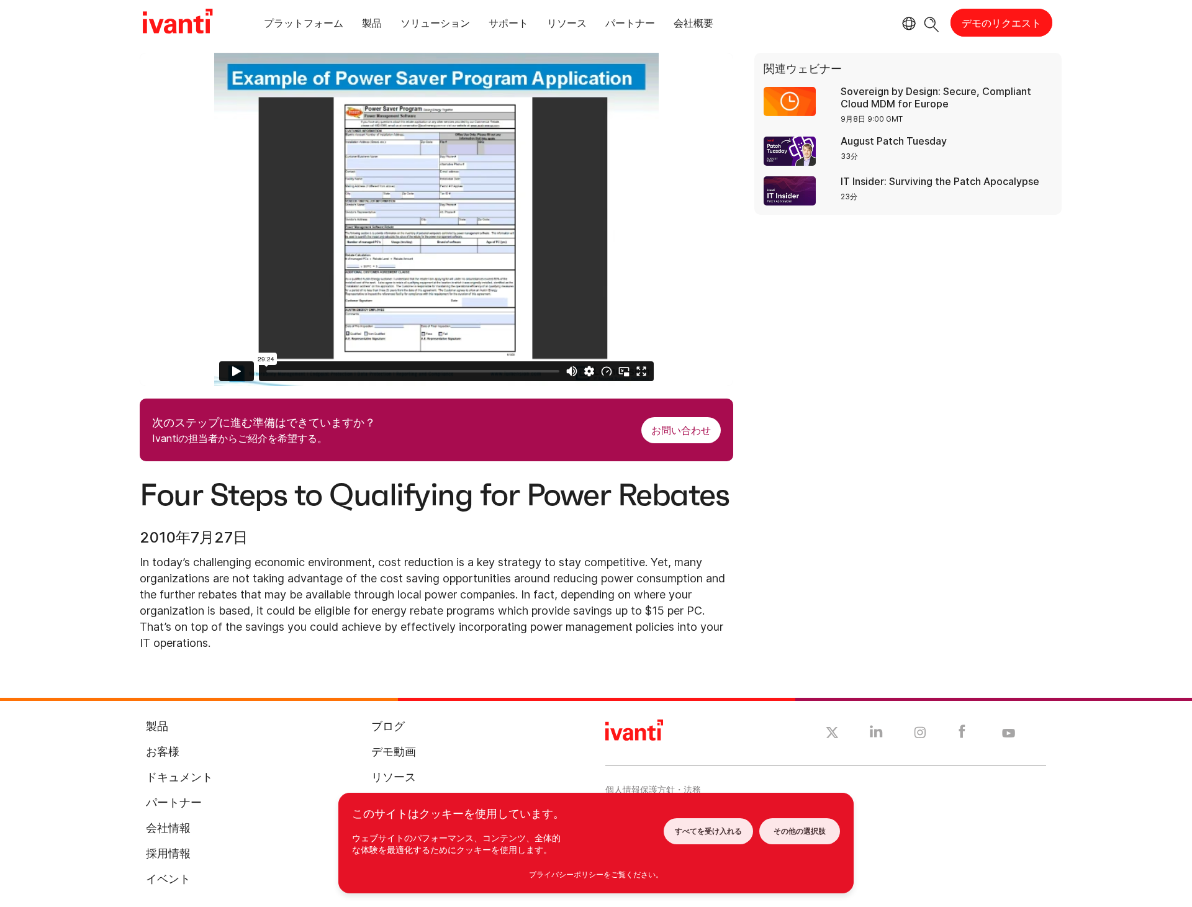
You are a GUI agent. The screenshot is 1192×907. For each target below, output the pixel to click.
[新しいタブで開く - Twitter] (832, 734)
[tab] (304, 25)
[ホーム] (177, 23)
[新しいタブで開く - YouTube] (1008, 734)
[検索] (931, 22)
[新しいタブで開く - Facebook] (962, 734)
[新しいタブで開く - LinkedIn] (876, 734)
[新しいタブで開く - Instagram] (920, 734)
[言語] (907, 23)
